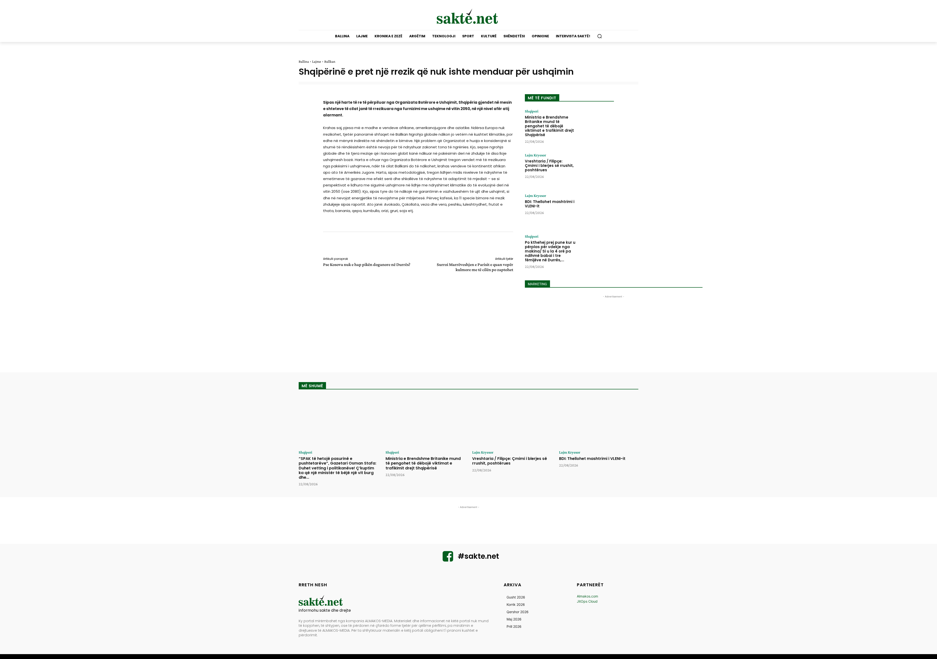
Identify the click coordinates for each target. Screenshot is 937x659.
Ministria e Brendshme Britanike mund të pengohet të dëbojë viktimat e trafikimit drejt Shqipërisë (549, 126)
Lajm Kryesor (535, 155)
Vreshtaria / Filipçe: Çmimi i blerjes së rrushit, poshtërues (549, 165)
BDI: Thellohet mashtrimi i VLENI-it (549, 204)
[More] (516, 245)
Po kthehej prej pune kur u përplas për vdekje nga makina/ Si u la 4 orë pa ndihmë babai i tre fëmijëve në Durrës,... (550, 251)
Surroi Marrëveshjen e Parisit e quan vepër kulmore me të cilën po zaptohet (475, 267)
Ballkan (329, 61)
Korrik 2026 (516, 604)
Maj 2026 (514, 619)
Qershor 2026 (518, 612)
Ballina (304, 61)
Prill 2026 (514, 626)
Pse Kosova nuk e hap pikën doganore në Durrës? (366, 264)
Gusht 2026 (516, 597)
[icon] (448, 559)
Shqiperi (531, 111)
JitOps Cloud (587, 601)
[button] (599, 36)
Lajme (316, 61)
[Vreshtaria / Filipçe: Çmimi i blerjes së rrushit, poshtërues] (596, 168)
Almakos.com (587, 596)
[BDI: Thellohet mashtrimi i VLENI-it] (596, 209)
